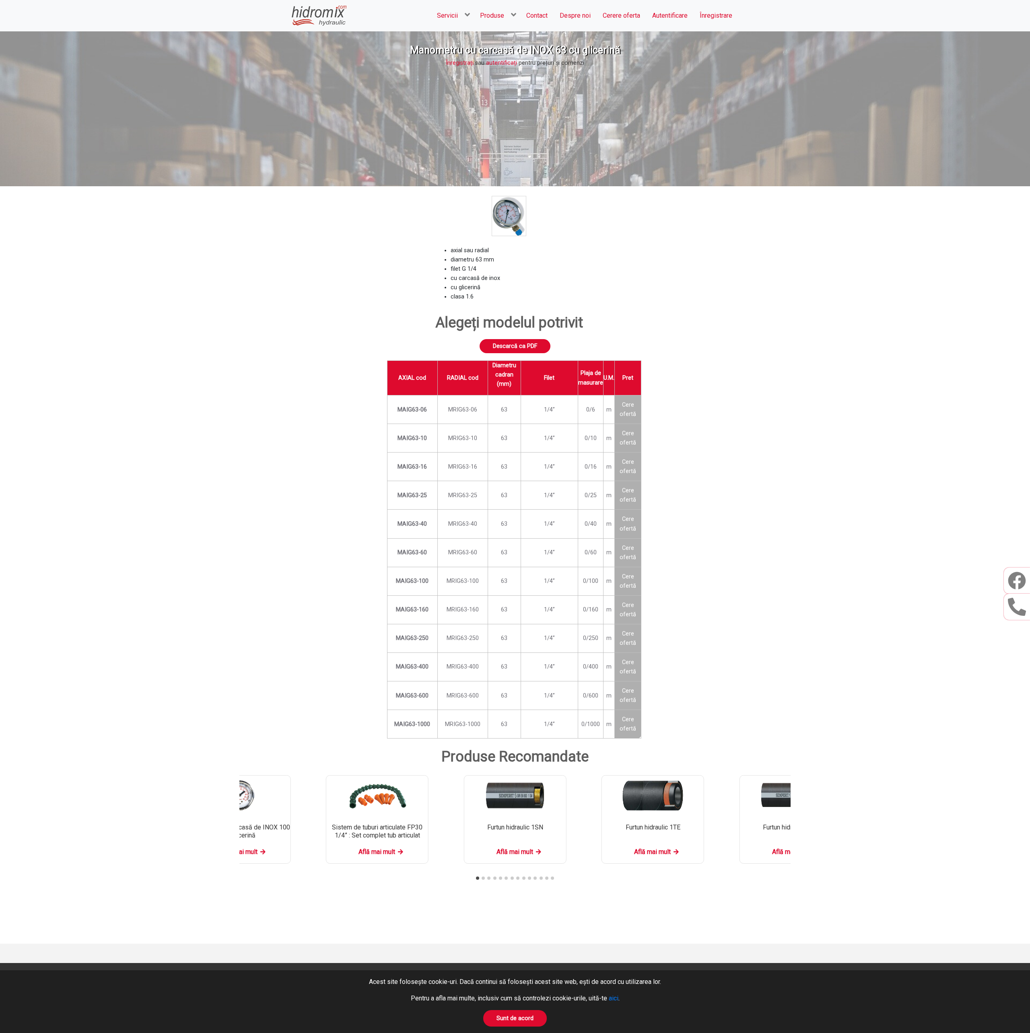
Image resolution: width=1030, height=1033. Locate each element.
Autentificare (670, 15)
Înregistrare (716, 15)
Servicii (447, 15)
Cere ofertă (628, 409)
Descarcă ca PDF (515, 346)
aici (613, 998)
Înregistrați (460, 63)
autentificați (501, 63)
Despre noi (575, 15)
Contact (537, 15)
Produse (492, 15)
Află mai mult (376, 852)
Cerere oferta (621, 15)
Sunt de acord (515, 1018)
